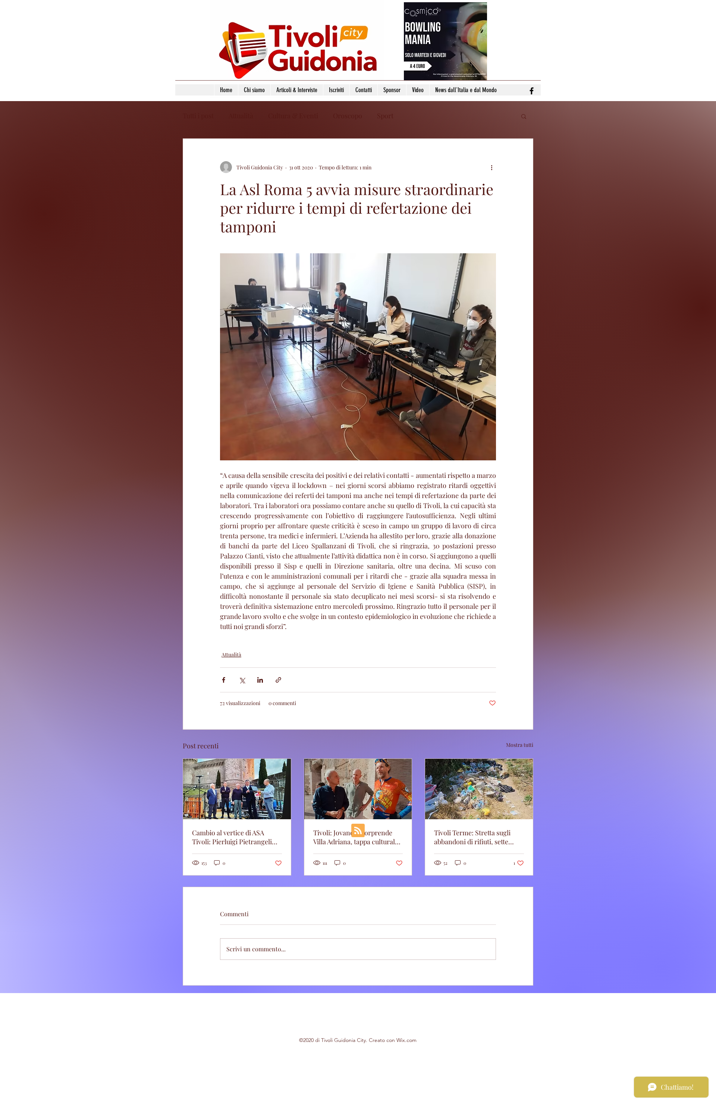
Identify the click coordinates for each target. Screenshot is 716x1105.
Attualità (241, 115)
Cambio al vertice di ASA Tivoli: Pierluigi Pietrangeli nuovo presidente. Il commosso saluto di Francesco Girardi (232, 837)
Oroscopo (347, 115)
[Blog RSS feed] (358, 831)
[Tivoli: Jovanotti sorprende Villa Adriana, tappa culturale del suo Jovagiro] (358, 789)
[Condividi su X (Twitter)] (241, 679)
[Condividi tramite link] (278, 679)
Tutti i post (198, 115)
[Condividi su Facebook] (223, 679)
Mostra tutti (519, 744)
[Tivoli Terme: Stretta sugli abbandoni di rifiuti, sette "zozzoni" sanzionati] (479, 789)
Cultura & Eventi (293, 115)
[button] (523, 116)
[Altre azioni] (491, 167)
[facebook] (531, 91)
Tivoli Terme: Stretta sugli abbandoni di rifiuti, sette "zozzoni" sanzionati (472, 837)
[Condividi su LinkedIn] (260, 679)
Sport (385, 115)
